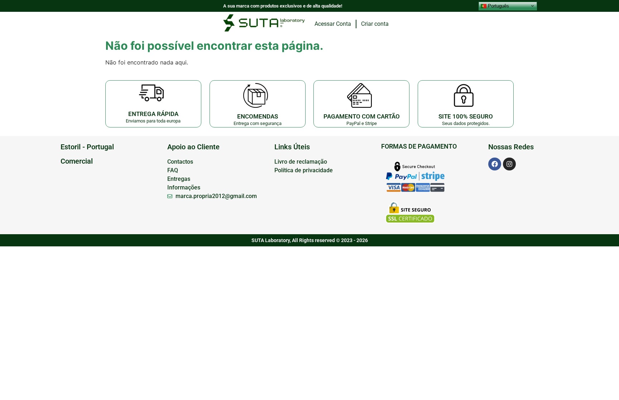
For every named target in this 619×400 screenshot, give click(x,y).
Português (497, 5)
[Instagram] (509, 164)
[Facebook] (494, 164)
